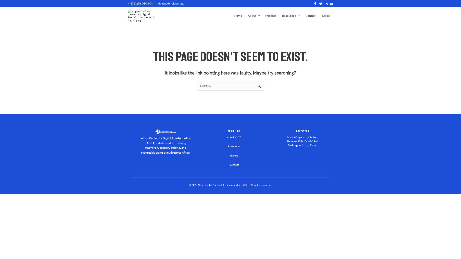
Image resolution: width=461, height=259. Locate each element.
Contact (311, 16)
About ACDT (234, 137)
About (252, 16)
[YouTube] (331, 3)
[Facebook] (315, 3)
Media (326, 16)
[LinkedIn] (326, 3)
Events (234, 155)
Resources (289, 16)
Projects (270, 16)
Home (238, 16)
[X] (320, 3)
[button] (258, 16)
